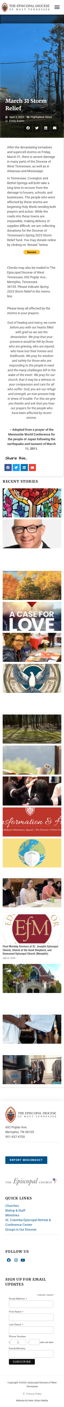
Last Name (16, 1324)
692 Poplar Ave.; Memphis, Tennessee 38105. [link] (27, 282)
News (48, 117)
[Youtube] (22, 1260)
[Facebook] (8, 1260)
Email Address (18, 1298)
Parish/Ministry (17, 1348)
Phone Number (17, 1336)
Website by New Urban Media (32, 1400)
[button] (57, 7)
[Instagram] (16, 1260)
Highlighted (37, 117)
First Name (16, 1311)
